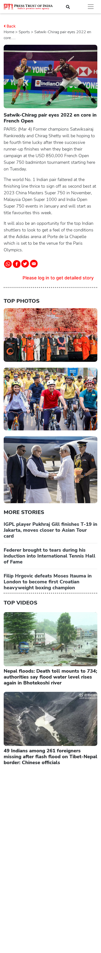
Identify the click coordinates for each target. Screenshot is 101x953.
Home (9, 32)
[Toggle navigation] (90, 6)
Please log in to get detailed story (58, 277)
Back (11, 26)
